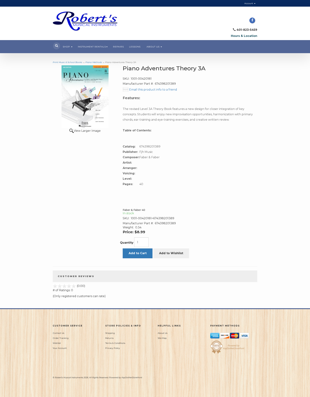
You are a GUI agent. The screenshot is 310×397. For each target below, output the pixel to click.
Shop (67, 46)
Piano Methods (93, 62)
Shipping (110, 333)
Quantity (126, 242)
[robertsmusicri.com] (85, 21)
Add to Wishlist (171, 253)
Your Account (60, 348)
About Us (153, 46)
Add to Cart (138, 253)
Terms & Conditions (115, 343)
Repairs (118, 46)
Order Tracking (61, 338)
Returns (109, 338)
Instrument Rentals (92, 46)
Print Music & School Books (67, 62)
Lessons (134, 46)
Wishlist (57, 343)
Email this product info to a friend (153, 89)
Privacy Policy (112, 348)
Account (249, 3)
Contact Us (58, 333)
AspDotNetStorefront (131, 377)
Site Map (162, 338)
